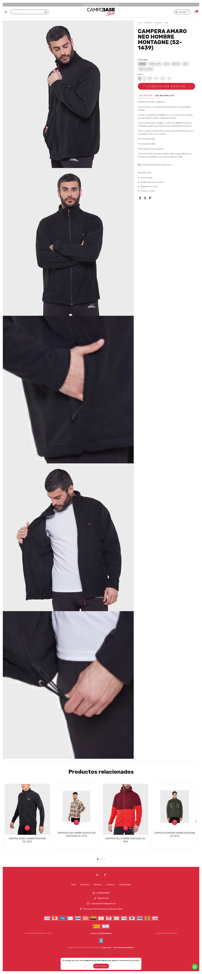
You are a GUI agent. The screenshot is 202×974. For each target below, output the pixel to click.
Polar (166, 23)
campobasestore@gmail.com (103, 903)
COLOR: (143, 60)
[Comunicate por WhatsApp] (195, 967)
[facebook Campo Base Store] (105, 874)
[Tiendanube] (101, 934)
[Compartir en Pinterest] (150, 198)
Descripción (145, 95)
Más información (164, 95)
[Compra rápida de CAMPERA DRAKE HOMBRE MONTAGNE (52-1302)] (27, 828)
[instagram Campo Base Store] (97, 874)
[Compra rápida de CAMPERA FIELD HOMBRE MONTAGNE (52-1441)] (125, 828)
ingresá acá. (107, 947)
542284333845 (103, 893)
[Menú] (6, 12)
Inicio (140, 23)
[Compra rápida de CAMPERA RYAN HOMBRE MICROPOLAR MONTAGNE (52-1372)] (76, 822)
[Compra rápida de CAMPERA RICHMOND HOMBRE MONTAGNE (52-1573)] (174, 822)
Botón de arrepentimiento (124, 947)
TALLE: (140, 74)
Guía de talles (125, 884)
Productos (84, 884)
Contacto (110, 884)
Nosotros (98, 884)
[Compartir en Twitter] (145, 198)
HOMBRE (148, 23)
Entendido (101, 966)
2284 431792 (103, 898)
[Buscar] (46, 12)
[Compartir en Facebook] (140, 198)
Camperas (158, 23)
